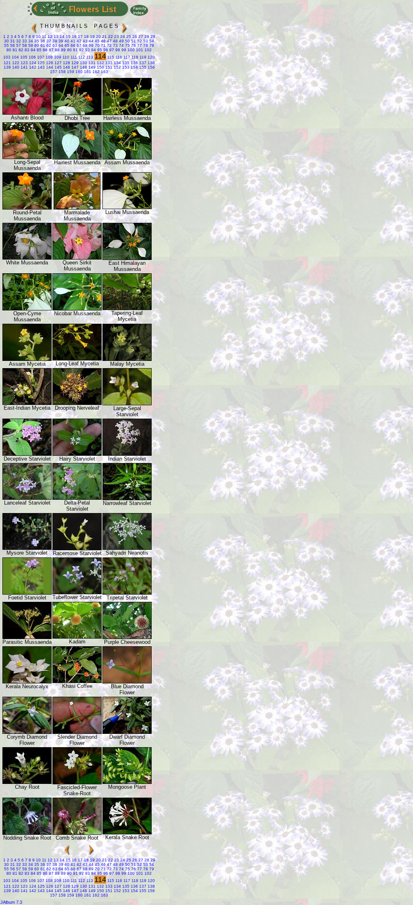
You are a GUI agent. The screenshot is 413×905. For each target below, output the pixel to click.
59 (30, 45)
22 (110, 36)
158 (61, 71)
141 (23, 67)
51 (133, 41)
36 (42, 41)
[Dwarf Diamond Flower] (127, 732)
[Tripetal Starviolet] (127, 593)
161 (87, 71)
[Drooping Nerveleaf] (77, 403)
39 (60, 41)
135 (125, 63)
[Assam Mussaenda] (127, 158)
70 (97, 45)
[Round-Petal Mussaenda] (27, 208)
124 (32, 63)
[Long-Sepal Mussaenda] (27, 157)
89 (63, 50)
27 (140, 36)
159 (70, 71)
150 (100, 67)
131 (91, 63)
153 (125, 67)
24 (122, 36)
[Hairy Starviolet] (77, 454)
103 (6, 57)
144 (49, 67)
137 (142, 63)
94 (93, 50)
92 (81, 50)
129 (74, 63)
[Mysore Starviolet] (27, 548)
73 (115, 45)
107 (40, 57)
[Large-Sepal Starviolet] (127, 403)
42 (78, 41)
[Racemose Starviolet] (77, 548)
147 (74, 67)
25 (128, 36)
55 (6, 45)
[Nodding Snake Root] (27, 833)
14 (61, 36)
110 (65, 57)
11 (43, 36)
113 (89, 57)
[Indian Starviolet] (127, 454)
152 (117, 67)
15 (68, 36)
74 (121, 45)
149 (91, 67)
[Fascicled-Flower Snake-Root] (77, 782)
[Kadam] (77, 637)
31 (12, 41)
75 (127, 45)
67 (78, 45)
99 (123, 50)
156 (150, 67)
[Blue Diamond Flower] (127, 682)
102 (147, 50)
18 (86, 36)
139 (7, 67)
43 (84, 41)
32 (18, 41)
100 (130, 50)
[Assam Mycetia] (27, 359)
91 (75, 50)
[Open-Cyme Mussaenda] (27, 309)
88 (57, 50)
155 (142, 67)
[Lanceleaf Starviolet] (27, 498)
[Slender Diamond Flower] (77, 732)
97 (111, 50)
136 (133, 63)
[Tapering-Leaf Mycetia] (127, 308)
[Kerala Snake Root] (127, 833)
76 (133, 45)
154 (133, 67)
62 (48, 45)
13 (55, 36)
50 (127, 41)
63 (54, 45)
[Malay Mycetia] (127, 359)
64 (60, 45)
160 (78, 71)
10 (38, 36)
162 (95, 71)
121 (7, 63)
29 (152, 36)
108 (48, 57)
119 (142, 57)
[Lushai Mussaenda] (127, 207)
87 (51, 50)
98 (117, 50)
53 (145, 41)
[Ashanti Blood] (27, 113)
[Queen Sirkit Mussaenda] (77, 258)
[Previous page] (34, 24)
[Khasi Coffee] (77, 681)
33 (24, 41)
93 (87, 50)
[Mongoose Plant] (127, 782)
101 (139, 50)
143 (40, 67)
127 (57, 63)
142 (32, 67)
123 (23, 63)
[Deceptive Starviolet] (27, 454)
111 (73, 57)
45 (97, 41)
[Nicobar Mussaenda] (77, 309)
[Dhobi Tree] (77, 113)
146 (66, 67)
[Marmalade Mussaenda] (77, 208)
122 (15, 63)
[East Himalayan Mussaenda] (127, 258)
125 (40, 63)
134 (117, 63)
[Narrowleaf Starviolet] (127, 498)
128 (66, 63)
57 (18, 45)
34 (30, 41)
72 (109, 45)
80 (8, 50)
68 (84, 45)
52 (139, 41)
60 (36, 45)
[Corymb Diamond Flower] (27, 732)
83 (26, 50)
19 (92, 36)
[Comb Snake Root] (77, 833)
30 (6, 41)
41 (72, 41)
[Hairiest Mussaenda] (77, 158)
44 (91, 41)
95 (99, 50)
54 (151, 41)
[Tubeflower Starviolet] (77, 592)
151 (108, 67)
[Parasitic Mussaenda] (27, 637)
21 (104, 36)
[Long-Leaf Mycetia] (77, 359)
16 (74, 36)
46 (103, 41)
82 (20, 50)
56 (12, 45)
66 (72, 45)
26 (134, 36)
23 (116, 36)
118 (134, 57)
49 (121, 41)
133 (108, 63)
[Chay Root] (27, 782)
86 (45, 50)
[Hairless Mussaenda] (127, 113)
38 (54, 41)
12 (49, 36)
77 (139, 45)
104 (14, 57)
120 (150, 57)
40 (66, 41)
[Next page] (124, 24)
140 (15, 67)
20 (98, 36)
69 (91, 45)
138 (150, 63)
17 (80, 36)
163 (104, 71)
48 (115, 41)
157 (53, 71)
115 (110, 57)
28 (146, 36)
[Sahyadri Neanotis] (127, 548)
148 (83, 67)
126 (49, 63)
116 (118, 57)
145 (57, 67)
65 (66, 45)
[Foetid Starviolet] (27, 593)
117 (126, 57)
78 (145, 45)
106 (31, 57)
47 (109, 41)
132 (100, 63)
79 (151, 45)
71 (103, 45)
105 (23, 57)
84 (32, 50)
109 (57, 57)
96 (105, 50)
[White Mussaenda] (27, 258)
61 (42, 45)
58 (24, 45)
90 (69, 50)
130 (83, 63)
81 (14, 50)
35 (36, 41)
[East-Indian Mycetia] (27, 403)
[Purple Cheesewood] (127, 637)
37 (48, 41)
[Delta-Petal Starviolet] (77, 498)
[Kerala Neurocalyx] (27, 682)
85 (38, 50)
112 (81, 57)
